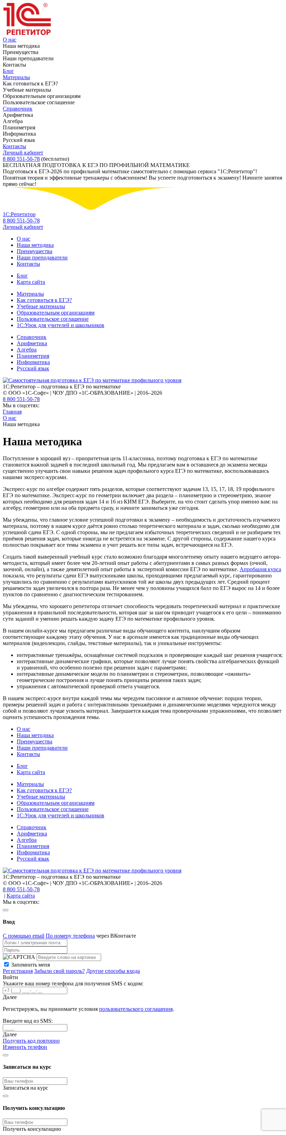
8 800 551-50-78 (21, 159)
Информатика (33, 362)
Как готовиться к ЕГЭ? (44, 300)
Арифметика (32, 343)
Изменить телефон (25, 1047)
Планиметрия (33, 356)
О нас (9, 40)
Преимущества (34, 251)
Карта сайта (31, 282)
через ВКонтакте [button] (116, 936)
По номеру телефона (70, 936)
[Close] (5, 910)
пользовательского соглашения (136, 1009)
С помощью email (23, 936)
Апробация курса (260, 569)
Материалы (16, 77)
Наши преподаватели (42, 257)
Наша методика (35, 245)
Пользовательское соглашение (53, 319)
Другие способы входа (113, 971)
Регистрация (18, 971)
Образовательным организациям (56, 313)
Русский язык (33, 368)
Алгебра (27, 350)
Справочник (17, 109)
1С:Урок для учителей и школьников (60, 325)
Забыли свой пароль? (59, 971)
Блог (8, 71)
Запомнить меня (30, 965)
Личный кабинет (23, 153)
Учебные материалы (41, 306)
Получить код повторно (31, 1041)
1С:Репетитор (19, 214)
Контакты (14, 146)
